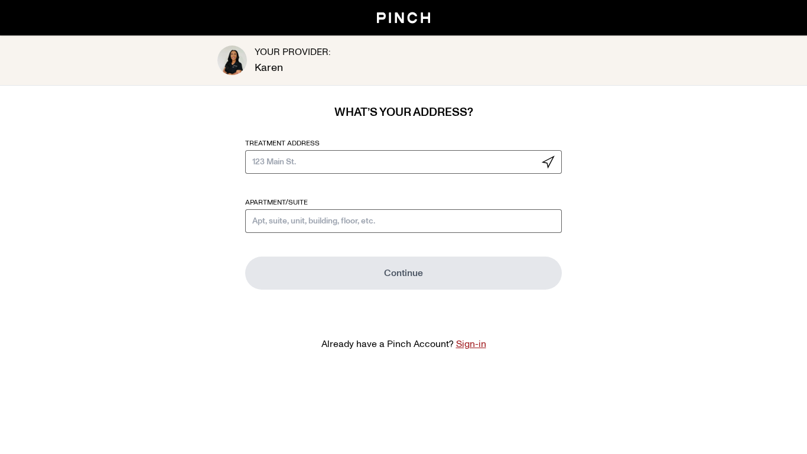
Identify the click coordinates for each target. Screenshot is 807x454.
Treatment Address (282, 143)
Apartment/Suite (276, 202)
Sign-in (471, 343)
